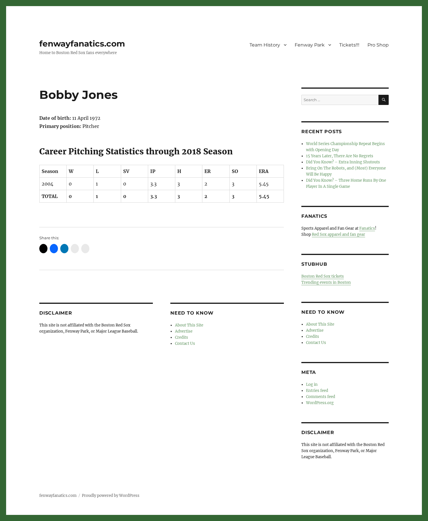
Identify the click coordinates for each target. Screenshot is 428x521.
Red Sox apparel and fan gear (338, 234)
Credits (181, 337)
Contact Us (185, 343)
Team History (265, 45)
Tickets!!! (349, 45)
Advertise (183, 331)
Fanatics (367, 228)
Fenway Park (310, 45)
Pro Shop (378, 45)
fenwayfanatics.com (82, 44)
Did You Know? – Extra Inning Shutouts (343, 162)
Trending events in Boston (326, 282)
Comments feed (320, 396)
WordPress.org (320, 402)
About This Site (189, 325)
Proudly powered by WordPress (110, 495)
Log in (312, 384)
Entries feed (317, 390)
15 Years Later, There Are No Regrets (339, 156)
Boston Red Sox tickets (322, 276)
